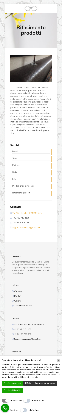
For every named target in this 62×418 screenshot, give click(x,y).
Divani (15, 151)
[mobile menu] (53, 8)
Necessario (16, 400)
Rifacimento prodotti (21, 193)
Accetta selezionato (12, 383)
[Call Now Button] (5, 408)
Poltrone (16, 165)
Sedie (14, 172)
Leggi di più (35, 377)
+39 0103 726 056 (20, 222)
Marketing (34, 410)
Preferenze (38, 400)
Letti (14, 179)
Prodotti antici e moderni (23, 186)
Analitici (14, 410)
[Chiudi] (58, 360)
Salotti (15, 158)
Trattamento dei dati (23, 305)
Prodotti (18, 296)
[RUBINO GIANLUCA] (31, 8)
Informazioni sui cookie (45, 383)
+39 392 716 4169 (20, 218)
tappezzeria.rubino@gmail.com (26, 227)
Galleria (17, 301)
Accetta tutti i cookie (12, 390)
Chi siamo (18, 291)
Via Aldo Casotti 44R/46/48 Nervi (27, 213)
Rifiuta (28, 383)
